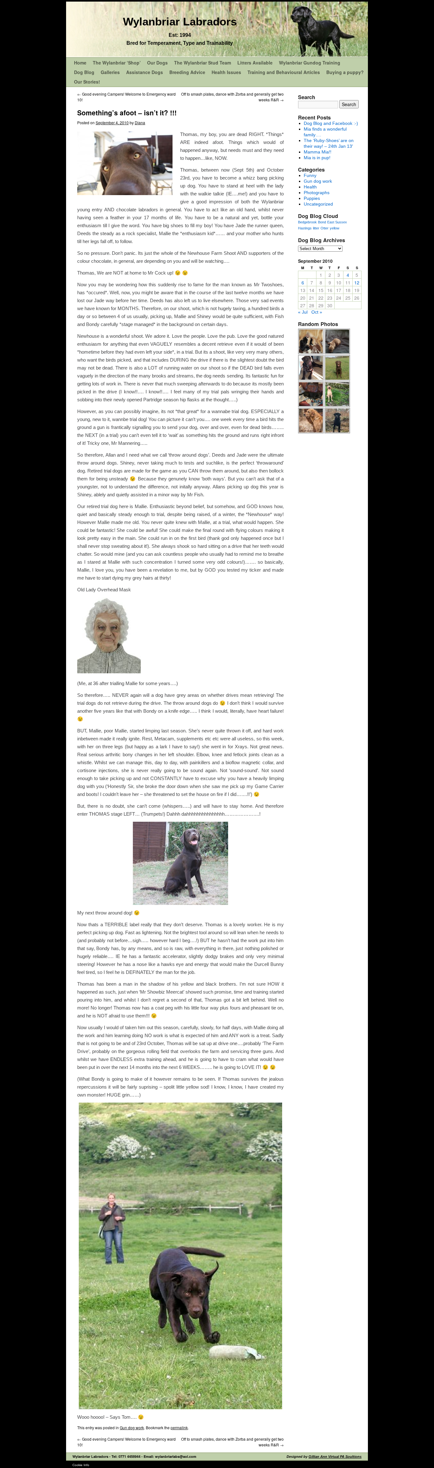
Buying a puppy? (345, 72)
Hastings (305, 228)
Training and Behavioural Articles (284, 72)
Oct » (316, 312)
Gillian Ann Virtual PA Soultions (335, 1456)
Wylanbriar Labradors (180, 21)
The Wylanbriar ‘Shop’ (117, 62)
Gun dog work (132, 1427)
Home (80, 62)
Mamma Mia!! (317, 151)
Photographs (316, 192)
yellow (334, 228)
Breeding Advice (187, 72)
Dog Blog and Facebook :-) (331, 123)
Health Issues (226, 72)
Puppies (312, 198)
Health (310, 186)
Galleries (110, 72)
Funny (310, 175)
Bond (322, 222)
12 (356, 282)
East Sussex (337, 222)
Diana (140, 122)
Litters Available (255, 62)
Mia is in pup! (317, 157)
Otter (325, 228)
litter (316, 228)
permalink (179, 1427)
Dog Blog (84, 72)
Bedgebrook (307, 222)
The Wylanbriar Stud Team (202, 62)
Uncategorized (318, 204)
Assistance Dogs (144, 72)
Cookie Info (80, 1465)
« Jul (303, 312)
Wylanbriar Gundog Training (309, 62)
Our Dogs (157, 62)
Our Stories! (87, 81)
